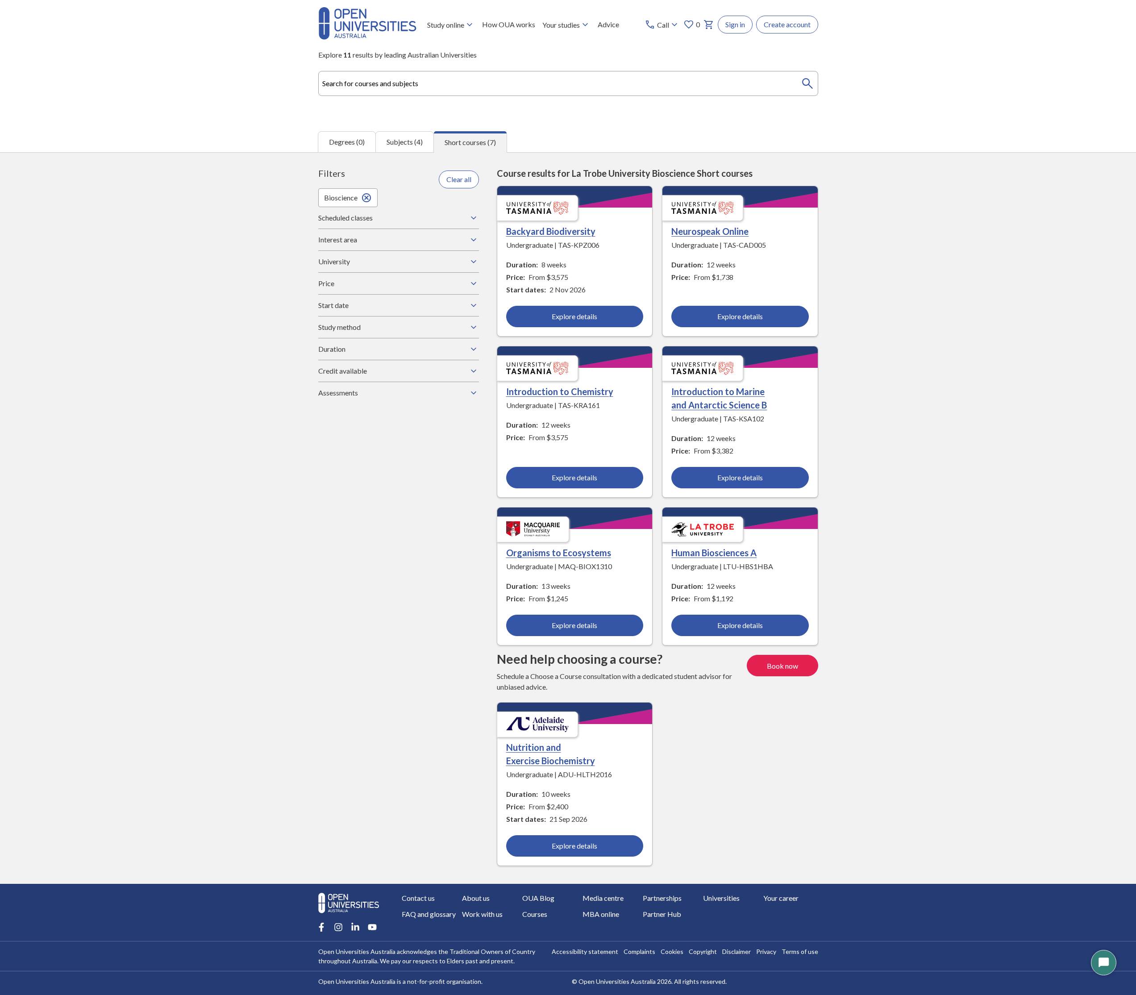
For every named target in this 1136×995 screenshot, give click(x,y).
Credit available (342, 370)
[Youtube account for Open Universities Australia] (372, 927)
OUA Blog (538, 898)
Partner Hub (662, 914)
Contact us (418, 898)
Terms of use (800, 951)
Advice (608, 24)
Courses (534, 914)
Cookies (672, 951)
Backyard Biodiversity (550, 231)
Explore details (574, 316)
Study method (339, 327)
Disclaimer (736, 951)
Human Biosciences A (714, 552)
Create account (787, 24)
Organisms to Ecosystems (558, 552)
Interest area (337, 239)
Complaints (639, 951)
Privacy (766, 951)
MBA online (601, 914)
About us (476, 898)
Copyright (703, 951)
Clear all (458, 179)
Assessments (338, 392)
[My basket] (708, 24)
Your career (781, 898)
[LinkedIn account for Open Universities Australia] (355, 927)
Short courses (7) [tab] (470, 142)
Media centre (603, 898)
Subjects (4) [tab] (405, 141)
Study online (445, 25)
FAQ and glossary (429, 914)
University (334, 261)
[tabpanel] (568, 518)
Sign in (735, 24)
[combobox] (568, 83)
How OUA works (508, 24)
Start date (333, 305)
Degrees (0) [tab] (347, 141)
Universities (721, 898)
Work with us (482, 914)
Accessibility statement (585, 951)
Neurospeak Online (710, 231)
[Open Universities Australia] (367, 37)
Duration (331, 349)
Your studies (561, 25)
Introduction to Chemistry (559, 391)
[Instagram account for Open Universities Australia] (338, 927)
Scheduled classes (345, 217)
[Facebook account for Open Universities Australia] (321, 927)
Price (326, 283)
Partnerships (662, 898)
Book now (782, 666)
